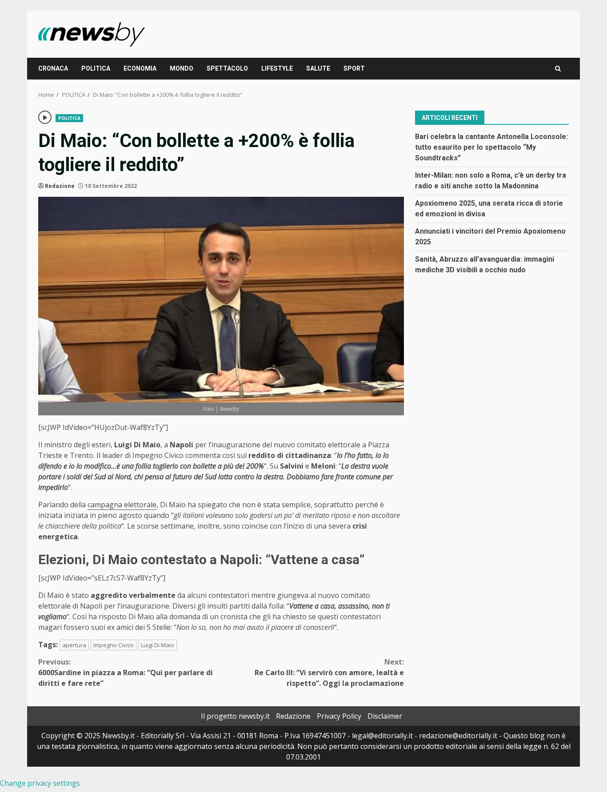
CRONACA (53, 68)
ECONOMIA (140, 68)
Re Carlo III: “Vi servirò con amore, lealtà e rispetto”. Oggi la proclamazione (329, 672)
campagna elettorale (122, 504)
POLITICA (95, 68)
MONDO (181, 68)
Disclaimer (384, 716)
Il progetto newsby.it (235, 716)
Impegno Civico (113, 645)
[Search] (558, 68)
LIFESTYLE (277, 68)
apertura (74, 645)
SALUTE (318, 68)
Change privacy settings (40, 783)
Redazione (60, 186)
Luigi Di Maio (157, 645)
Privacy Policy (339, 716)
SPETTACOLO (227, 68)
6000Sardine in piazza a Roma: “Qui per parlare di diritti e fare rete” (125, 672)
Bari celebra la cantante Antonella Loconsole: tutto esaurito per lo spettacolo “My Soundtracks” (491, 147)
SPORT (354, 68)
